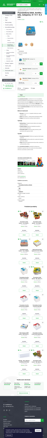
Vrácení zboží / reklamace (30, 406)
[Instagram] (7, 410)
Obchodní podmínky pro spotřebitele (33, 407)
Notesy (8, 40)
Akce (6, 75)
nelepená (21, 191)
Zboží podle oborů (9, 70)
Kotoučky (7, 68)
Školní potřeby (8, 22)
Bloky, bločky (8, 33)
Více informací (29, 432)
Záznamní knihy (10, 38)
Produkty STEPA (8, 15)
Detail (24, 235)
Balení (6, 17)
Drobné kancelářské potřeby (10, 53)
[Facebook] (4, 410)
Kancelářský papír (9, 31)
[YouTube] (9, 410)
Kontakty (5, 419)
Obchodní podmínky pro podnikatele (33, 409)
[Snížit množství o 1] (33, 63)
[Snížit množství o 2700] (33, 83)
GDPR (26, 411)
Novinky (7, 73)
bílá (19, 188)
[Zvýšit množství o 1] (38, 63)
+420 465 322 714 (9, 406)
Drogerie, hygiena (9, 63)
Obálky (7, 50)
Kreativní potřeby (9, 24)
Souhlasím (38, 430)
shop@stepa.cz (8, 88)
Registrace (41, 1)
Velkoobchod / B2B (7, 424)
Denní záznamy (10, 48)
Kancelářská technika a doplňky (10, 56)
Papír (6, 20)
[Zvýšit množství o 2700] (38, 83)
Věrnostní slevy (6, 423)
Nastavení (9, 435)
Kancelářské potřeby (10, 27)
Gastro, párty (8, 65)
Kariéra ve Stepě (7, 421)
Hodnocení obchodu (23, 393)
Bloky (8, 36)
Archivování (8, 58)
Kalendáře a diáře (9, 61)
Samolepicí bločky (10, 42)
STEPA (22, 19)
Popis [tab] (21, 95)
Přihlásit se (42, 420)
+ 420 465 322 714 (9, 85)
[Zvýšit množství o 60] (38, 73)
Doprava (26, 404)
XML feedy (5, 426)
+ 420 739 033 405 (9, 86)
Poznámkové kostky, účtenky (10, 45)
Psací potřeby (9, 29)
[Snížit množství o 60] (33, 73)
